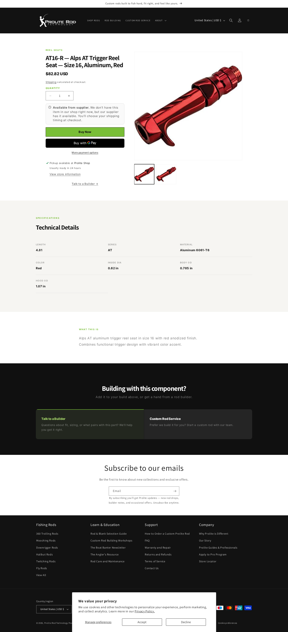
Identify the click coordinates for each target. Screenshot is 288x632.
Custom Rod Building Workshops (111, 540)
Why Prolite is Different (213, 533)
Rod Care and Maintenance (107, 561)
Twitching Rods (45, 561)
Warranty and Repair (158, 547)
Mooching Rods (46, 540)
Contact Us (152, 568)
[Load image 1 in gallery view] (144, 174)
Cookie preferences (227, 623)
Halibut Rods (44, 554)
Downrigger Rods (47, 547)
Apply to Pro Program (213, 554)
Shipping (51, 82)
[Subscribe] (174, 491)
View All (41, 575)
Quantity (53, 88)
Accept (142, 622)
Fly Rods (41, 568)
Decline (186, 622)
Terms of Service (155, 561)
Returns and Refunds (158, 554)
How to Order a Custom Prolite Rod (167, 533)
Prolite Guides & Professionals (218, 547)
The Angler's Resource (105, 554)
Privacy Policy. (145, 611)
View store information (65, 174)
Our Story (205, 540)
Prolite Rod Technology (56, 623)
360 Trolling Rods (47, 533)
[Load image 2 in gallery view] (166, 174)
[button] (160, 20)
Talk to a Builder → (85, 183)
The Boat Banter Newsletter (108, 547)
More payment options (85, 152)
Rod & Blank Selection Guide (109, 533)
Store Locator (207, 561)
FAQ (147, 540)
